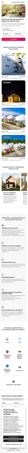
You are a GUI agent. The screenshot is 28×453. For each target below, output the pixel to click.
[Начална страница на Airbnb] (3, 2)
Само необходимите (13, 440)
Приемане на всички (13, 437)
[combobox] (13, 30)
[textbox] (7, 35)
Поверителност (11, 450)
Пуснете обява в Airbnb (18, 2)
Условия (18, 450)
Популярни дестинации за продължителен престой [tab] (14, 398)
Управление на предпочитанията (14, 444)
